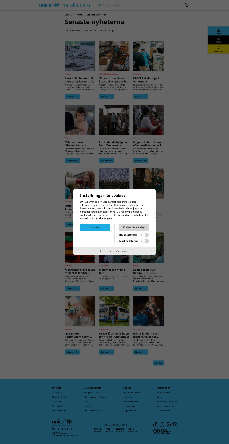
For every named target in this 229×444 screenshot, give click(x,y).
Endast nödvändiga (134, 227)
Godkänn (95, 227)
